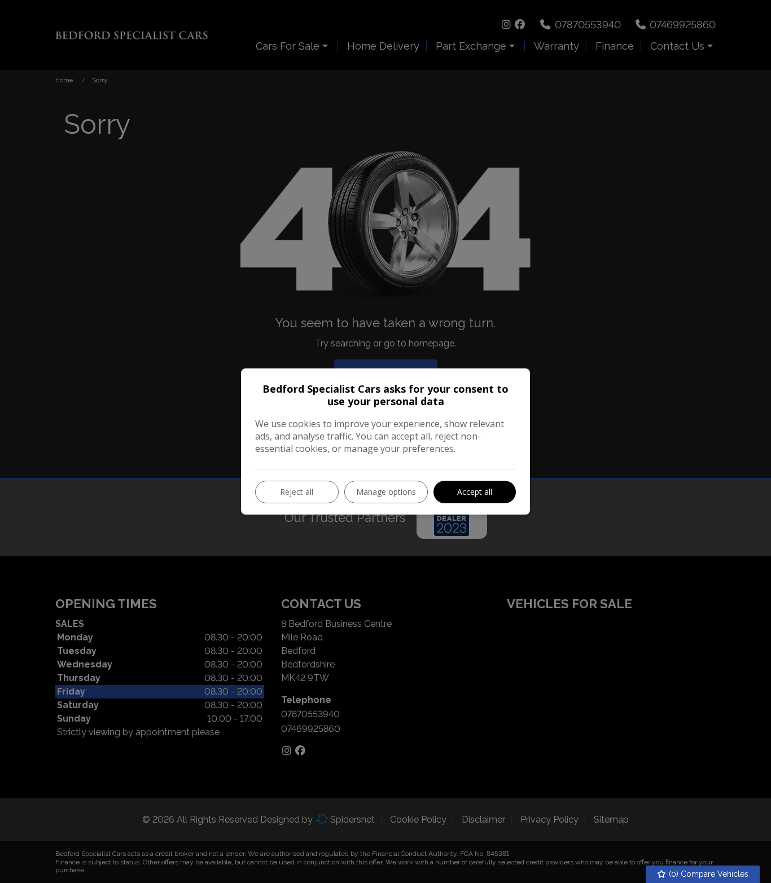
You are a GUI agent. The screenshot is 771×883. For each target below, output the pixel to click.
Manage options (386, 491)
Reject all (296, 491)
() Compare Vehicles (707, 873)
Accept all (474, 491)
